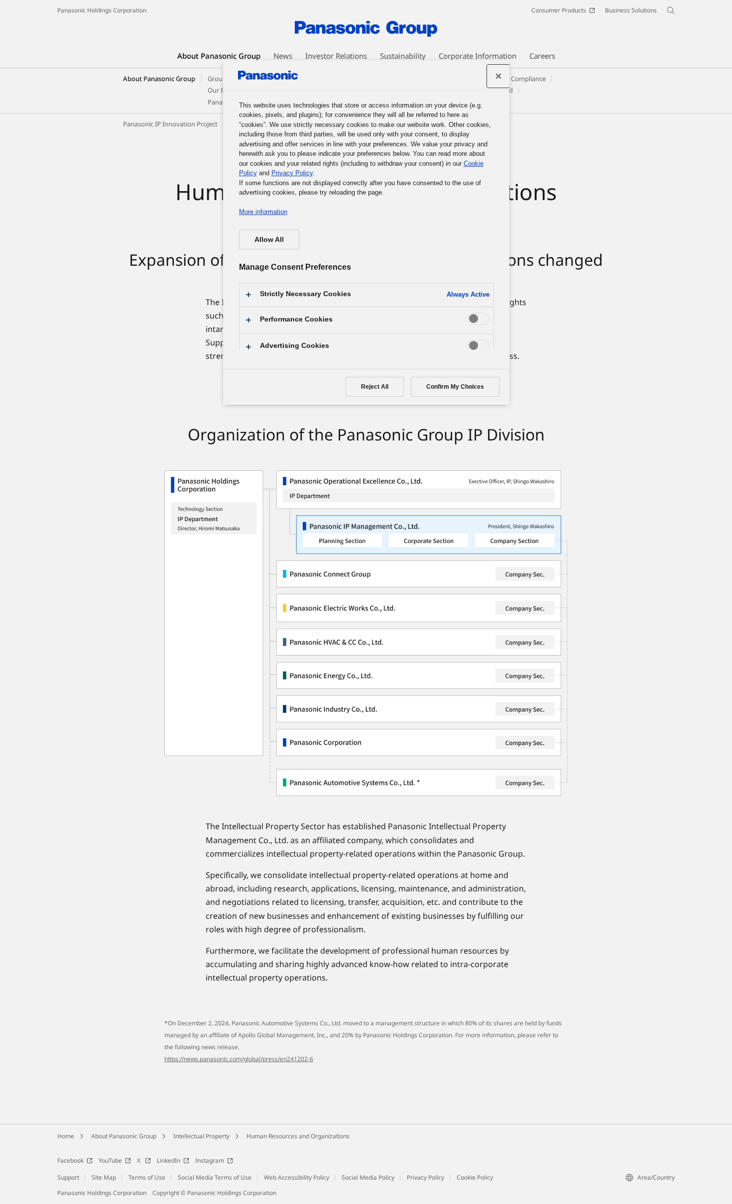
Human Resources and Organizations (298, 1136)
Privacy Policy (425, 1177)
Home (65, 1136)
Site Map (104, 1177)
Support (68, 1177)
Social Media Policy (368, 1177)
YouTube (110, 1160)
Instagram (209, 1160)
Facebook (70, 1160)
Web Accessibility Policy (296, 1177)
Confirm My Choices (455, 386)
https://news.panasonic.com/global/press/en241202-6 (238, 1059)
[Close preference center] (498, 76)
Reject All (374, 386)
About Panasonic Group (159, 78)
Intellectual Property (201, 1136)
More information (263, 212)
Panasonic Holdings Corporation (101, 10)
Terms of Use (146, 1177)
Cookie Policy (475, 1177)
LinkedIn (168, 1160)
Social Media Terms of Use (214, 1177)
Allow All (269, 239)
